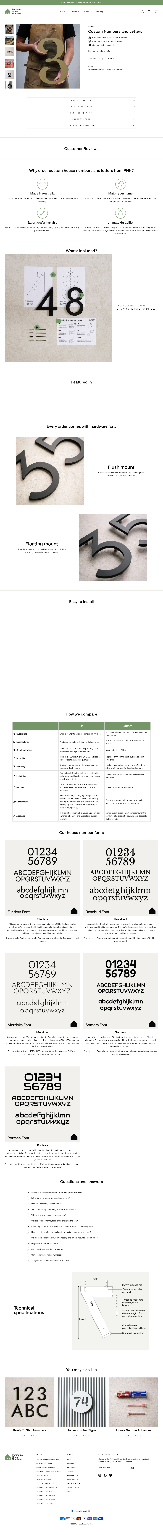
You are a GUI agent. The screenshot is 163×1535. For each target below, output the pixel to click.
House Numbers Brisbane (45, 1495)
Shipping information (81, 125)
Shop (62, 11)
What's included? (81, 107)
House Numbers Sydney (45, 1491)
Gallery (99, 11)
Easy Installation (81, 113)
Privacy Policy (72, 1479)
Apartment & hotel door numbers (48, 1471)
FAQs (69, 1459)
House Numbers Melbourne (46, 1487)
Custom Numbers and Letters (47, 1459)
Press (69, 1491)
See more (29, 1435)
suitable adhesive (127, 475)
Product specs (81, 119)
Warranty (70, 1463)
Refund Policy (72, 1475)
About (87, 11)
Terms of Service (73, 1483)
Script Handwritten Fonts (45, 1483)
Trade (74, 11)
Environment (72, 1467)
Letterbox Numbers (43, 1479)
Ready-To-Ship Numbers (45, 1467)
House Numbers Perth (44, 1503)
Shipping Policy (73, 1487)
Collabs (70, 1471)
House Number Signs (44, 1463)
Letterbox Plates (42, 1475)
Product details (81, 100)
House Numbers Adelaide (45, 1499)
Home (90, 27)
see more (81, 1435)
